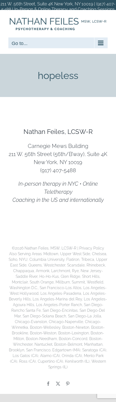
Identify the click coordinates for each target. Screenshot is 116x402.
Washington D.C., (24, 288)
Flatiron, (73, 259)
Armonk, (43, 271)
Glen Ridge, (71, 276)
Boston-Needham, (42, 339)
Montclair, (21, 282)
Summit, (79, 282)
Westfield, (95, 282)
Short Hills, (91, 276)
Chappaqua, (24, 271)
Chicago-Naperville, (67, 322)
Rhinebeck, (96, 265)
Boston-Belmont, (69, 344)
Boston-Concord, (74, 339)
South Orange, (43, 282)
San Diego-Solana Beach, (45, 316)
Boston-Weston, (44, 333)
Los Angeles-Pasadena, (61, 293)
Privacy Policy (91, 248)
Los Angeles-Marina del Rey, (58, 299)
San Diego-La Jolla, (85, 316)
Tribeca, (88, 259)
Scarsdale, (77, 265)
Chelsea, (99, 254)
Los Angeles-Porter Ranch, (60, 305)
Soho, (14, 259)
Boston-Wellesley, (46, 327)
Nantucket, (44, 344)
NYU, (24, 259)
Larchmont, (61, 271)
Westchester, (55, 265)
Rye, (76, 271)
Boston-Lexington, (74, 333)
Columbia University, (47, 259)
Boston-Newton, (76, 327)
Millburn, (64, 282)
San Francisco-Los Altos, (61, 288)
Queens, (36, 265)
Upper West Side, (76, 254)
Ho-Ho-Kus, (50, 276)
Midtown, (51, 254)
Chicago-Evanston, (32, 322)
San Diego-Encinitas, (61, 310)
